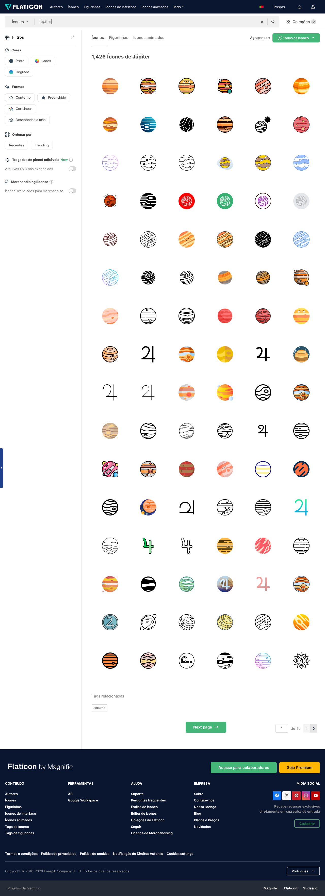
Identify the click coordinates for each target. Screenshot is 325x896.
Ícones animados (154, 7)
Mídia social (308, 783)
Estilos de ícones (144, 807)
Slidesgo (310, 888)
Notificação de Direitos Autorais (138, 854)
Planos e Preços (206, 820)
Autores (56, 7)
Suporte (137, 794)
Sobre (198, 794)
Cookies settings (180, 854)
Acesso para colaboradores (243, 767)
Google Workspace (83, 800)
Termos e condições (21, 854)
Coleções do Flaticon (148, 820)
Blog (197, 813)
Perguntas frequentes (148, 800)
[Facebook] (277, 795)
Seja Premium (299, 767)
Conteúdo (14, 783)
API (70, 794)
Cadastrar (307, 824)
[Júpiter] (263, 431)
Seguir (136, 827)
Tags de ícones (17, 827)
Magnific (271, 888)
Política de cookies (94, 854)
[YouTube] (315, 795)
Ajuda (136, 783)
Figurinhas (92, 7)
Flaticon (290, 888)
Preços (279, 7)
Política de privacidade (58, 854)
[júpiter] (110, 86)
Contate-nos (204, 800)
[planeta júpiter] (301, 124)
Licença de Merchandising (152, 833)
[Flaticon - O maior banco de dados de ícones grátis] (23, 7)
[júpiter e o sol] (263, 124)
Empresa (202, 783)
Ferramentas (81, 783)
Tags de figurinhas (19, 833)
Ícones (73, 7)
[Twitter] (286, 795)
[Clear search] (262, 21)
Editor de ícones (144, 813)
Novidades (202, 827)
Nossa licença (205, 807)
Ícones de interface (120, 7)
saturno (99, 708)
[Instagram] (306, 795)
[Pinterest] (296, 795)
